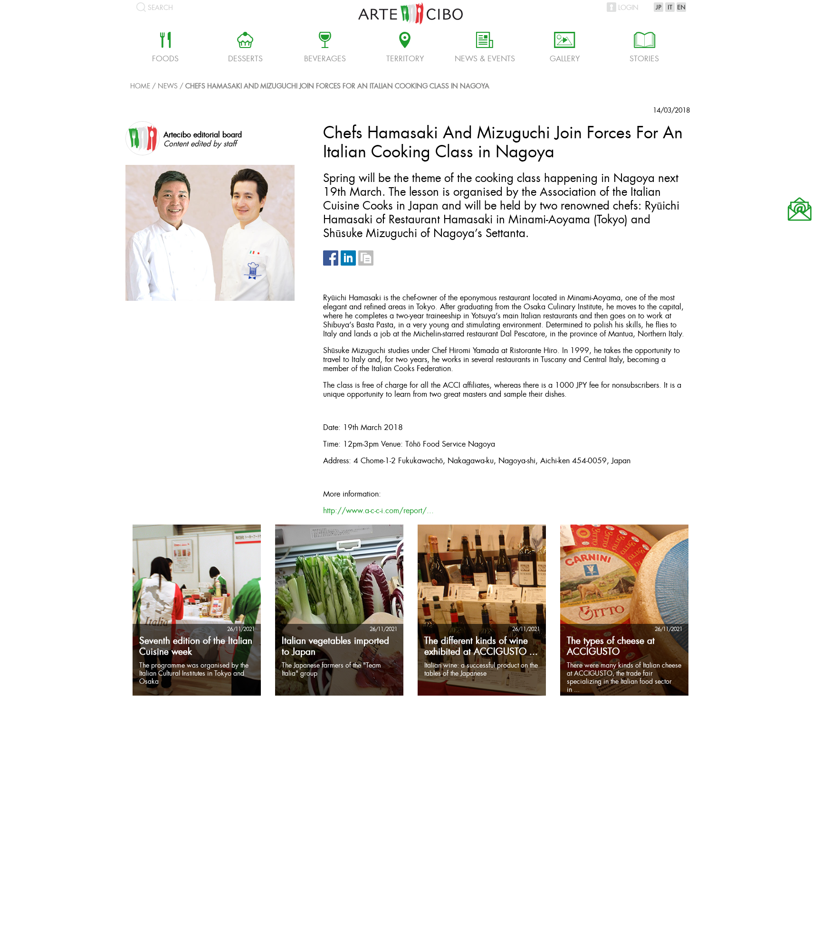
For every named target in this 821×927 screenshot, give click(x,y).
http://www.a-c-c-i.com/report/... (378, 511)
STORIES (644, 48)
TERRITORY (405, 48)
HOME (140, 87)
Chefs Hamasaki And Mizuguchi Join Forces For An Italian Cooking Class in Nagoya (337, 87)
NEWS (168, 87)
